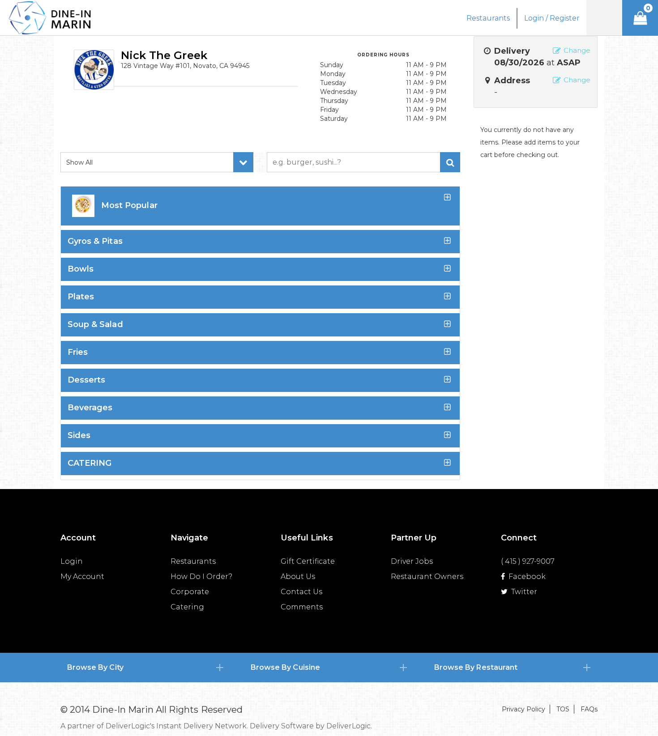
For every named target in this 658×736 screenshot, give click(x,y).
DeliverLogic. (349, 726)
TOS (562, 709)
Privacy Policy (523, 709)
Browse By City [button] (95, 667)
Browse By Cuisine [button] (285, 667)
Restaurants (193, 561)
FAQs (589, 709)
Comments (302, 607)
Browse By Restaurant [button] (475, 667)
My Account (82, 576)
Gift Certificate (308, 561)
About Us (298, 576)
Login (71, 561)
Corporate (190, 591)
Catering (187, 607)
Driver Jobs (412, 561)
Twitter (523, 591)
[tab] (145, 667)
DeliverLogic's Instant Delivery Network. (177, 726)
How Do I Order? (201, 576)
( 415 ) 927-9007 (528, 561)
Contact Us (301, 591)
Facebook (526, 576)
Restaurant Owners (427, 576)
